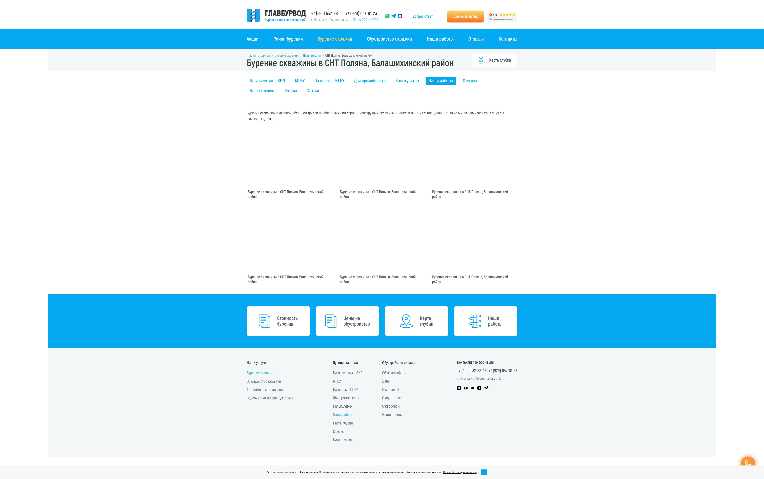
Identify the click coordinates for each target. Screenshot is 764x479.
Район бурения (288, 39)
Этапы (291, 91)
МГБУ (300, 81)
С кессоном (391, 406)
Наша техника (263, 91)
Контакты (508, 39)
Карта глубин (500, 60)
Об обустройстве (394, 372)
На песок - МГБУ (329, 81)
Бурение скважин (335, 39)
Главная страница (258, 55)
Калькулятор (407, 81)
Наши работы (440, 39)
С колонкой (390, 389)
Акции (252, 39)
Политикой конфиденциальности (460, 472)
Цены (386, 381)
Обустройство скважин (389, 39)
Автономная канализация (265, 389)
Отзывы (476, 39)
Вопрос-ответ (423, 16)
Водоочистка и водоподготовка (270, 398)
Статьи (313, 91)
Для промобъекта (370, 81)
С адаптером (391, 397)
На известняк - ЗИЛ (267, 81)
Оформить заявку (465, 16)
